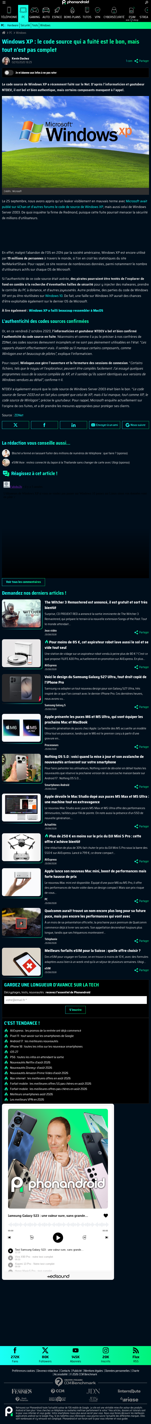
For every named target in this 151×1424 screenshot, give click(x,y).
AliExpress (51, 665)
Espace (57, 17)
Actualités (50, 824)
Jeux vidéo (51, 630)
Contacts (65, 1370)
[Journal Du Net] (93, 1391)
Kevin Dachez (20, 58)
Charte (135, 1370)
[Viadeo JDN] (93, 1399)
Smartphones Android (57, 785)
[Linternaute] (129, 1391)
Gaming (34, 17)
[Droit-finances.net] (22, 1399)
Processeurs (51, 745)
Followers (45, 1359)
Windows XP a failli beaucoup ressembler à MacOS (66, 310)
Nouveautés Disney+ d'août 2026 (31, 1068)
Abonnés (75, 1359)
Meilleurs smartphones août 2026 (31, 1094)
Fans (15, 1359)
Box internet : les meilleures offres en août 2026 (40, 1078)
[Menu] (4, 2)
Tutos (87, 17)
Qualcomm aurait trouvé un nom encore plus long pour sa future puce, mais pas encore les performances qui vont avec (95, 913)
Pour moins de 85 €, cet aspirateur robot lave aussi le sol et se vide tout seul (96, 645)
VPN (97, 17)
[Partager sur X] (15, 425)
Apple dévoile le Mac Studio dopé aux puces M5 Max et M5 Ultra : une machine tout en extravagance (97, 799)
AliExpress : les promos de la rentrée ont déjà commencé (45, 1031)
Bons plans (72, 17)
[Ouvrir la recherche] (146, 2)
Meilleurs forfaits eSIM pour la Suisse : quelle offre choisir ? (93, 950)
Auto (46, 17)
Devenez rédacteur (47, 1370)
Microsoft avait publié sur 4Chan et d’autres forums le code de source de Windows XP (74, 204)
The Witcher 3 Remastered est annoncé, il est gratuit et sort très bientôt (96, 605)
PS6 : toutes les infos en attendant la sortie (37, 1057)
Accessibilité (61, 1374)
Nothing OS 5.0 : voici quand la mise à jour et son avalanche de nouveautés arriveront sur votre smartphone (94, 759)
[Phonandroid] (9, 1411)
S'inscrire (75, 1009)
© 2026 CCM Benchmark (83, 1374)
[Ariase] (129, 1399)
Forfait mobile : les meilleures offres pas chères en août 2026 (48, 1089)
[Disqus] (75, 529)
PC (23, 17)
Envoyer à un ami (107, 424)
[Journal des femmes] (22, 1391)
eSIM (130, 18)
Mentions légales (93, 1370)
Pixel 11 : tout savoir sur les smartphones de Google (42, 1036)
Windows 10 (54, 296)
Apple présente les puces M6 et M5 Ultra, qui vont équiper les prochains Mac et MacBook (94, 719)
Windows (45, 25)
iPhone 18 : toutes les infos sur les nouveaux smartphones (46, 1047)
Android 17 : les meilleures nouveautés (34, 1041)
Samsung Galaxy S (55, 705)
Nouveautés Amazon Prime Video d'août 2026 (39, 1073)
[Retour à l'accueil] (75, 2)
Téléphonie (9, 17)
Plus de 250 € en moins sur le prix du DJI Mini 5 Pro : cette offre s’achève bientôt (93, 839)
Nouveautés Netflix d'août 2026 (30, 1062)
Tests (35, 25)
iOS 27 (14, 1052)
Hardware (12, 25)
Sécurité (25, 25)
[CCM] (58, 1391)
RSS (136, 1359)
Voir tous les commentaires (23, 581)
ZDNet (18, 415)
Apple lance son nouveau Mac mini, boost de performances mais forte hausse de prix (95, 874)
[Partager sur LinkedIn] (73, 425)
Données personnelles (117, 1370)
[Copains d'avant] (58, 1399)
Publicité (77, 1370)
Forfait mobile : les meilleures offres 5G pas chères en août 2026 (50, 1084)
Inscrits (105, 1359)
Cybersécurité (114, 17)
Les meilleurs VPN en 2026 (27, 1100)
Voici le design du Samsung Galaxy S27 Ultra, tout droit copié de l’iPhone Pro (95, 679)
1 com (129, 61)
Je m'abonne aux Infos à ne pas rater (36, 73)
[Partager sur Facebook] (44, 425)
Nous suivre (138, 424)
